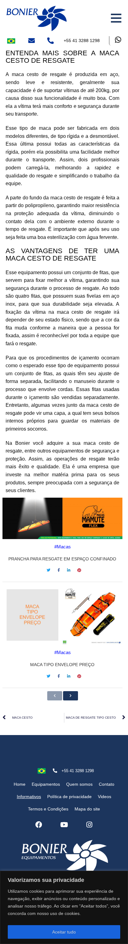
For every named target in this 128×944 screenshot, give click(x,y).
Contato (106, 784)
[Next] (70, 695)
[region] (64, 907)
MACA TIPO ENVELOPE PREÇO (62, 664)
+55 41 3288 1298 (82, 40)
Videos (104, 796)
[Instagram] (89, 824)
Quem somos (79, 784)
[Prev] (54, 695)
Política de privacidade (69, 796)
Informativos (29, 796)
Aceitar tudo (64, 931)
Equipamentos (46, 784)
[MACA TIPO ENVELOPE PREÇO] (62, 615)
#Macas (62, 546)
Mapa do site (87, 808)
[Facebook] (38, 824)
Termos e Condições (48, 808)
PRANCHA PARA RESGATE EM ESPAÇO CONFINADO (62, 558)
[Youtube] (64, 824)
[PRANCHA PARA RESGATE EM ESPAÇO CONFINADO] (62, 518)
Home (19, 784)
